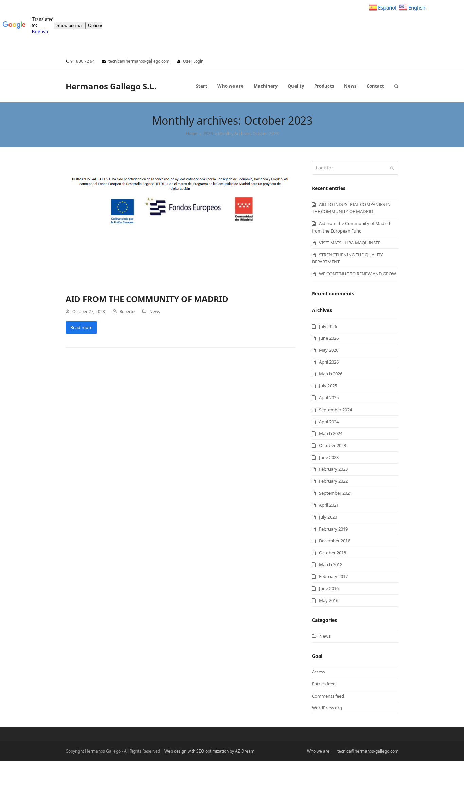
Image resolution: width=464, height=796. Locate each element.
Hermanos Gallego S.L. (111, 86)
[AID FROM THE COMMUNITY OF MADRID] (180, 223)
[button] (396, 85)
